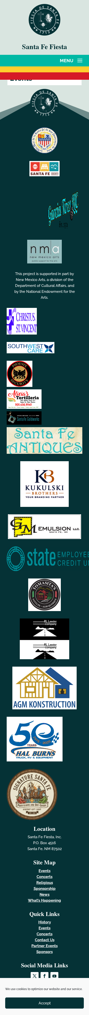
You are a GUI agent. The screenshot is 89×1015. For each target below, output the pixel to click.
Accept (45, 1003)
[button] (72, 60)
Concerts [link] (44, 877)
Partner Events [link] (44, 946)
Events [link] (44, 871)
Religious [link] (44, 882)
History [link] (44, 922)
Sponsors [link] (44, 952)
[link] (44, 34)
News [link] (44, 894)
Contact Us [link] (44, 940)
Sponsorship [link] (45, 888)
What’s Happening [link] (44, 900)
